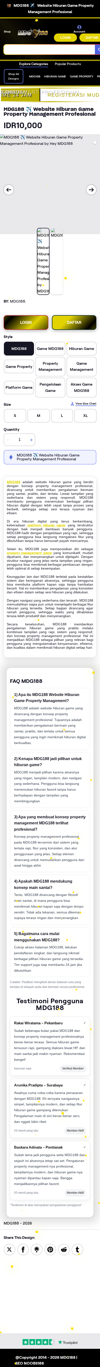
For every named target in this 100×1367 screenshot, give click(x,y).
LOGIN (65, 38)
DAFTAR (74, 322)
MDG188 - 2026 (18, 1223)
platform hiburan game (46, 525)
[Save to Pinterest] (50, 1249)
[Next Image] (91, 190)
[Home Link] (33, 33)
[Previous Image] (8, 190)
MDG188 (13, 482)
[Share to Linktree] (36, 1249)
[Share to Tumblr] (77, 1249)
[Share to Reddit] (64, 1249)
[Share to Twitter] (9, 1249)
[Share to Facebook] (23, 1249)
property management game (29, 553)
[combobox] (49, 49)
